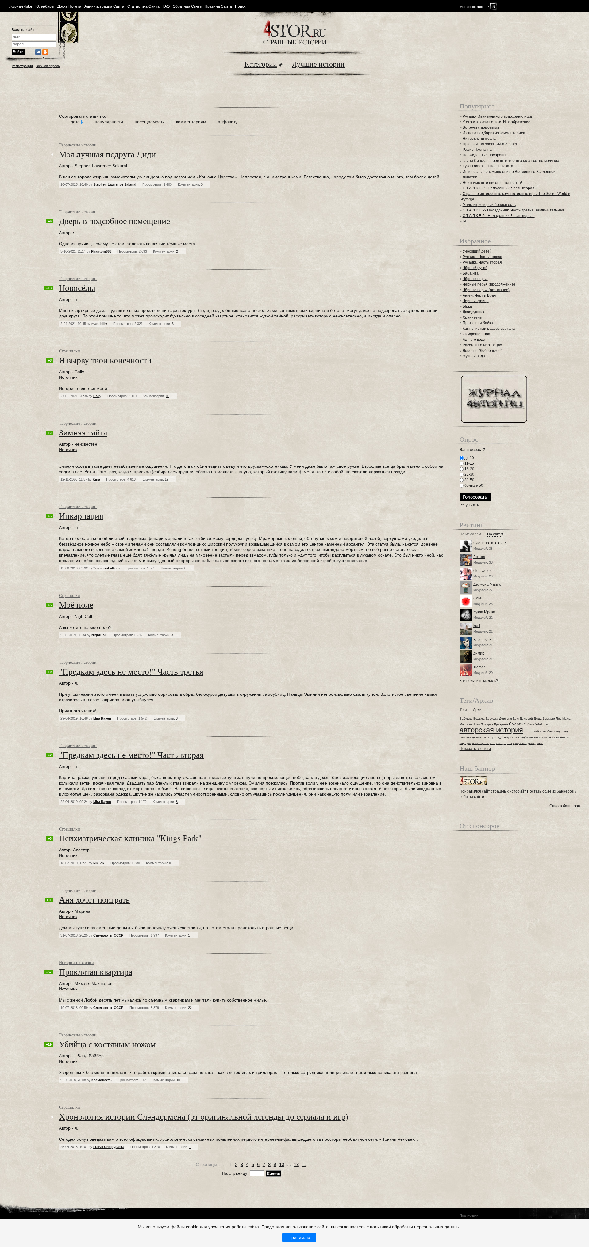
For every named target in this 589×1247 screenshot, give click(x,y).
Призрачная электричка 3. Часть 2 (492, 144)
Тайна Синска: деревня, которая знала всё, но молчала (511, 160)
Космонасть (101, 1080)
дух (500, 737)
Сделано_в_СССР (108, 935)
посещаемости (150, 121)
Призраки (501, 724)
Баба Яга (471, 273)
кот (536, 737)
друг (494, 737)
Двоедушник (473, 312)
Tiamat (479, 667)
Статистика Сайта (143, 7)
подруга (465, 743)
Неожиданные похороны (484, 155)
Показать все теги (475, 749)
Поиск (240, 7)
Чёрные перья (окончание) (486, 290)
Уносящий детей (477, 251)
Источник (68, 377)
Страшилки (69, 351)
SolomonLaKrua (106, 568)
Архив (478, 710)
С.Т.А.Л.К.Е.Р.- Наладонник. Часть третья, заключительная (513, 210)
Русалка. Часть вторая (482, 262)
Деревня (505, 718)
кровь (543, 737)
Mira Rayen (102, 718)
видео (567, 731)
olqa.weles (482, 570)
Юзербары (44, 7)
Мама (566, 718)
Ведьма (479, 718)
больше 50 (473, 485)
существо (520, 743)
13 (296, 1164)
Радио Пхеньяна (477, 149)
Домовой (526, 718)
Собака (529, 724)
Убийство (542, 724)
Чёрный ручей (475, 268)
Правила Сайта (218, 7)
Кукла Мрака (484, 612)
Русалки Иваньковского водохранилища (497, 116)
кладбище (525, 737)
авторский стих (535, 731)
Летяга (479, 557)
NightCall (98, 635)
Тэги (463, 710)
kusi (476, 626)
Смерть (516, 724)
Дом (516, 718)
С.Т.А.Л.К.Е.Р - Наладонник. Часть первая (499, 216)
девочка (465, 737)
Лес (558, 718)
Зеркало (549, 718)
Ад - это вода (474, 339)
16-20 (469, 469)
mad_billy (99, 323)
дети (486, 737)
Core (477, 598)
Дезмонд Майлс (487, 584)
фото (539, 743)
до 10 (469, 458)
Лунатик (470, 177)
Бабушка (466, 718)
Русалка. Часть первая (482, 257)
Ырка (467, 306)
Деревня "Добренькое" (482, 350)
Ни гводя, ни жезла (479, 138)
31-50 (469, 480)
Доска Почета (69, 7)
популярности (109, 121)
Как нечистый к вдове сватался (490, 328)
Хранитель (472, 317)
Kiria (96, 479)
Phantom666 (101, 251)
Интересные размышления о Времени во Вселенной (509, 171)
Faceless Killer (485, 639)
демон (477, 737)
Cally (97, 396)
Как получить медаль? (479, 681)
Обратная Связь (187, 7)
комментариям (191, 121)
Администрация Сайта (104, 7)
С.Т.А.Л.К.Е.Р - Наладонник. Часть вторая (498, 188)
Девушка (492, 718)
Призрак (487, 724)
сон (492, 743)
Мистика (466, 724)
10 (281, 1164)
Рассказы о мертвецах (482, 345)
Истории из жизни (76, 962)
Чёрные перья (475, 279)
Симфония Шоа (476, 334)
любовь (553, 737)
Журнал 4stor (20, 7)
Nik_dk (98, 863)
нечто (564, 737)
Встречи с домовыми (481, 127)
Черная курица (476, 301)
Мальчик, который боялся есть (489, 205)
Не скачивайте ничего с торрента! (492, 183)
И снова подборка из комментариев (494, 133)
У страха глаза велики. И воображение (496, 122)
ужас (531, 743)
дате (75, 121)
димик (478, 653)
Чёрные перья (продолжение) (489, 284)
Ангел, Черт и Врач (479, 295)
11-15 (469, 463)
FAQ (166, 7)
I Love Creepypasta (108, 1147)
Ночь (476, 724)
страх (508, 743)
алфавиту (227, 121)
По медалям (470, 534)
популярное (480, 743)
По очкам (495, 534)
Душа (538, 718)
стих (499, 743)
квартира (510, 737)
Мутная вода (474, 356)
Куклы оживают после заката (488, 166)
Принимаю (299, 1237)
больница (554, 731)
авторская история (491, 730)
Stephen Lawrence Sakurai (114, 184)
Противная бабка (478, 323)
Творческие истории (78, 145)
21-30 (469, 474)
